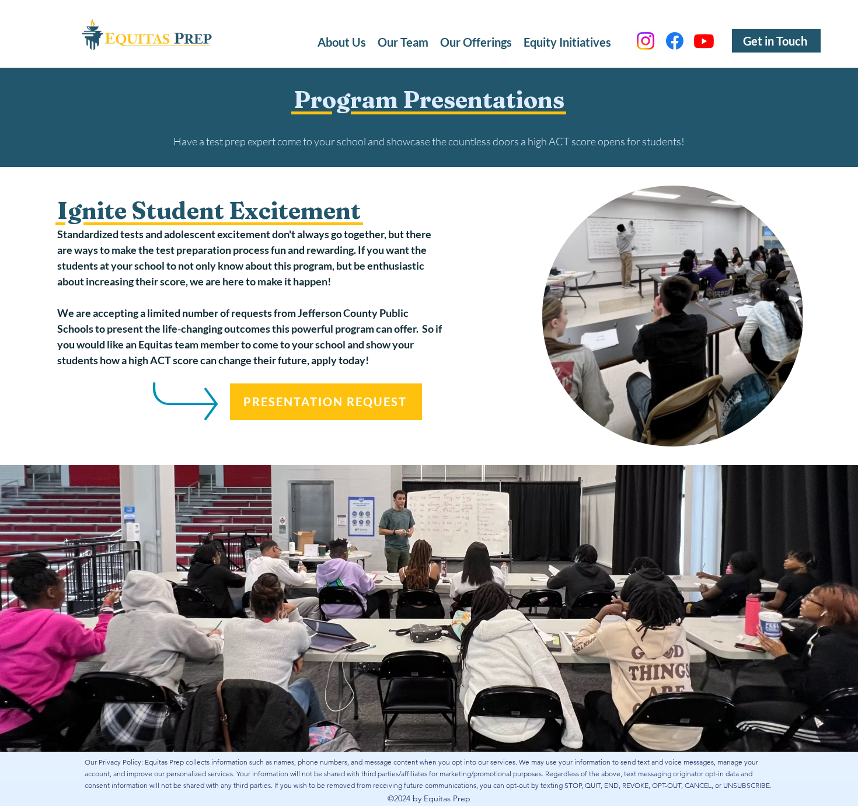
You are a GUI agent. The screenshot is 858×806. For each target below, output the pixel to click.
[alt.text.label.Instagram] (645, 41)
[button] (476, 41)
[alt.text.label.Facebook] (674, 41)
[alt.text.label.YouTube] (704, 41)
